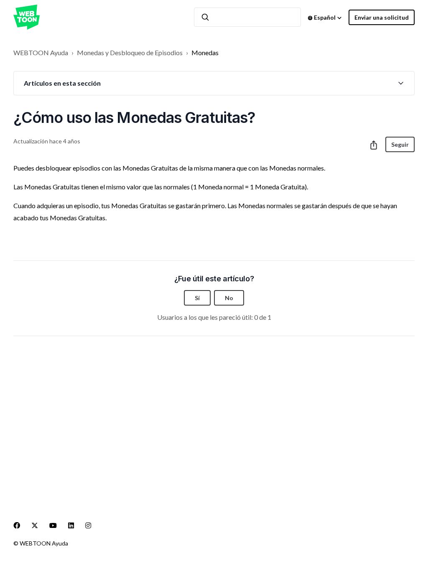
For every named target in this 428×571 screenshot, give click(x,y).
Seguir (400, 144)
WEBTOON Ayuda (40, 52)
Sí (197, 297)
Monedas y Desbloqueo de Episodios (130, 52)
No (229, 297)
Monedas (205, 52)
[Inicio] (26, 17)
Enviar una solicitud (381, 17)
